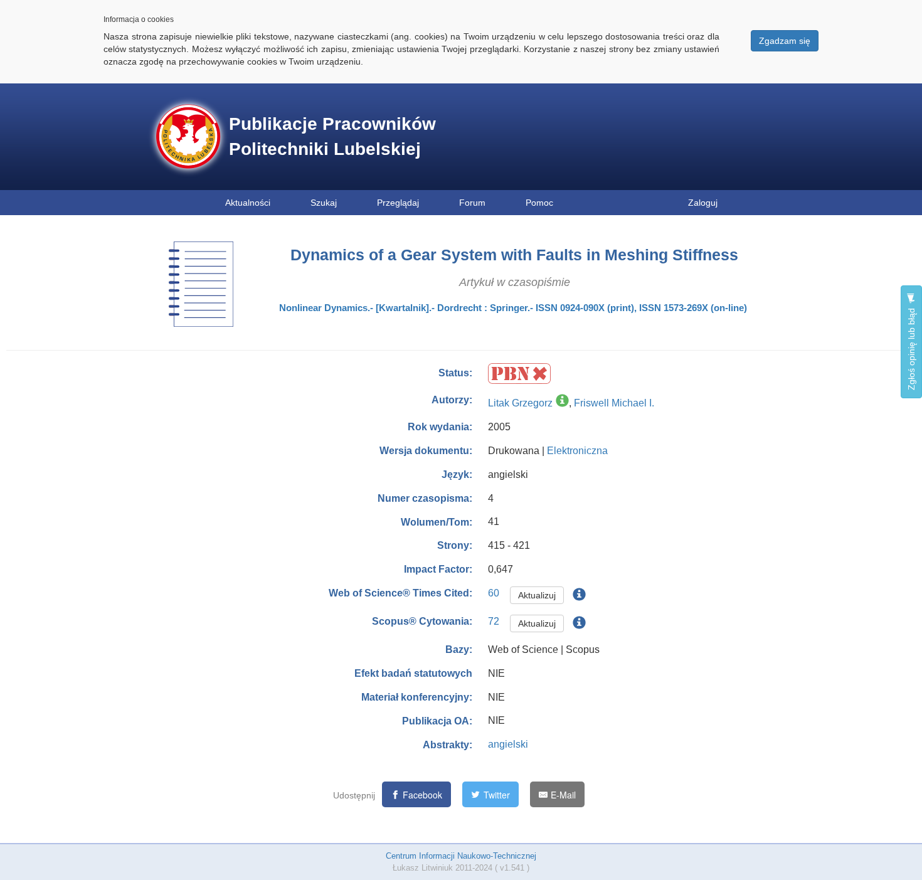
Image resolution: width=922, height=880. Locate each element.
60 (493, 593)
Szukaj (323, 203)
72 (493, 621)
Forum (472, 203)
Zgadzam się (784, 41)
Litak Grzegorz (520, 403)
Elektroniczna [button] (577, 450)
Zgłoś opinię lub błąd (911, 347)
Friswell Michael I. (614, 403)
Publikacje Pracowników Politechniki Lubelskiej (332, 136)
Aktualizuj (537, 595)
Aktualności (247, 203)
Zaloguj (703, 203)
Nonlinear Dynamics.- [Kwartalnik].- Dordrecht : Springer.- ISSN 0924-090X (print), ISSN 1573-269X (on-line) (513, 307)
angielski (508, 744)
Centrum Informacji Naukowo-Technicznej (461, 856)
